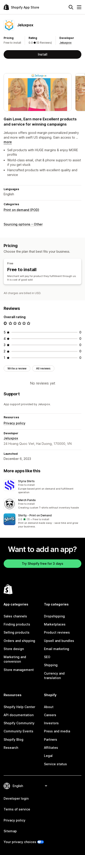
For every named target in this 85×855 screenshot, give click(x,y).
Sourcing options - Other (23, 224)
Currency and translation (54, 675)
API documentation (19, 715)
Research (11, 747)
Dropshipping (54, 616)
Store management (19, 670)
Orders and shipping (19, 641)
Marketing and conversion (15, 659)
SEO (47, 657)
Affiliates (51, 747)
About (48, 707)
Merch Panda (27, 500)
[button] (42, 487)
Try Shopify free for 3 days (42, 563)
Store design (14, 649)
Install (42, 54)
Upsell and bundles (59, 641)
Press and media (57, 731)
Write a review (17, 368)
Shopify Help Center (19, 707)
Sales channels (15, 616)
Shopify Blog (13, 739)
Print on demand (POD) (21, 210)
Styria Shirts (26, 481)
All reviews (43, 368)
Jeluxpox (65, 42)
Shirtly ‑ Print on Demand (35, 515)
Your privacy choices (20, 842)
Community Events (18, 731)
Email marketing (56, 649)
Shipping (51, 665)
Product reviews (57, 632)
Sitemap (10, 831)
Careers (50, 715)
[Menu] (79, 7)
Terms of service (17, 809)
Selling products (16, 632)
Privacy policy (14, 423)
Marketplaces (55, 624)
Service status (55, 764)
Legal (48, 756)
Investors (51, 723)
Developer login (16, 798)
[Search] (71, 7)
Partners (50, 739)
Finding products (17, 624)
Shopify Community (19, 723)
